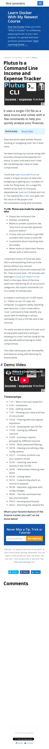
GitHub (20, 743)
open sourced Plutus (25, 174)
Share (15, 572)
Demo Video (27, 131)
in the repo (28, 195)
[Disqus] (24, 622)
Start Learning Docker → (23, 42)
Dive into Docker (16, 26)
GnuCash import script (27, 276)
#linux (34, 57)
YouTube (29, 743)
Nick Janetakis (15, 3)
